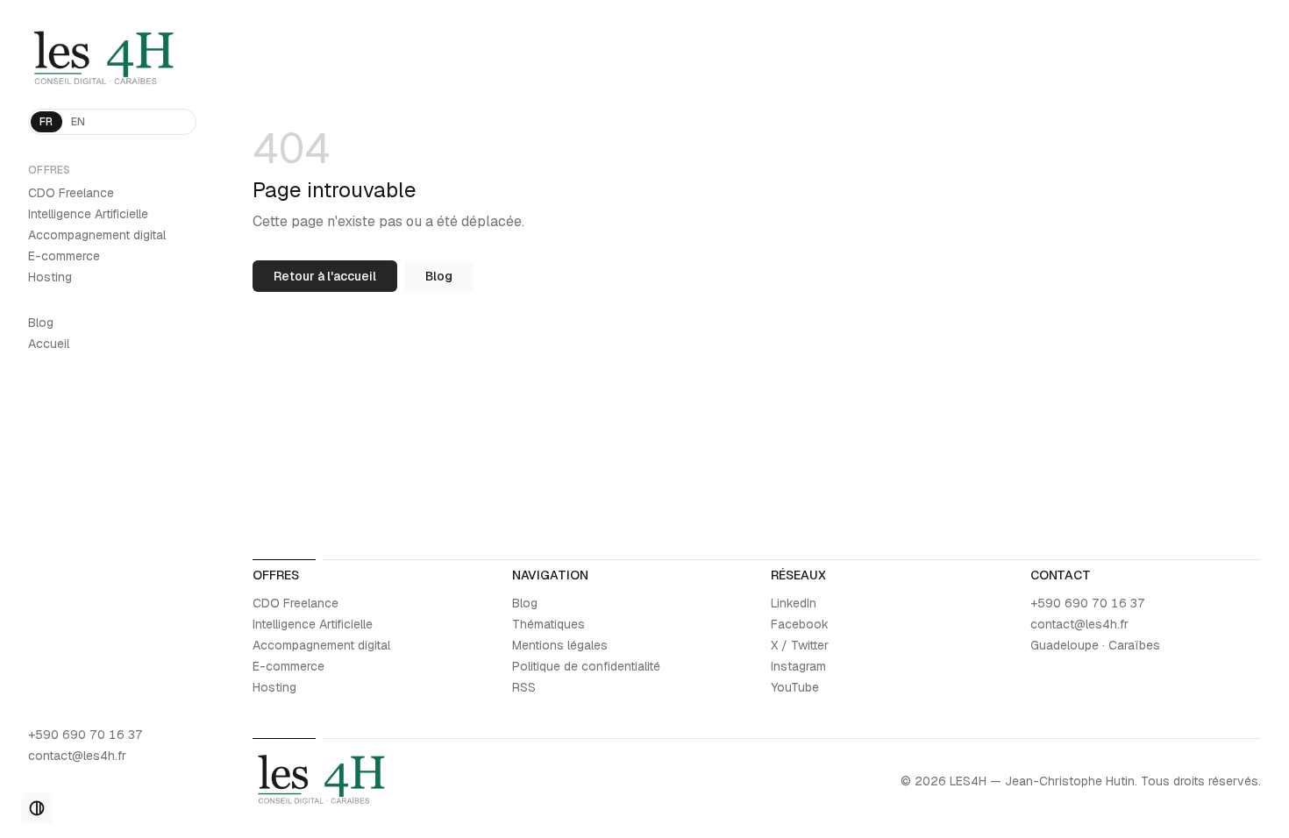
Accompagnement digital (97, 235)
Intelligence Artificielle (88, 214)
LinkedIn (793, 603)
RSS (524, 687)
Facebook (800, 624)
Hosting (50, 277)
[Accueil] (112, 59)
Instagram (798, 666)
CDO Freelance (71, 193)
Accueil (48, 344)
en (78, 122)
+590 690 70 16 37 (85, 734)
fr (46, 122)
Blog (40, 322)
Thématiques (548, 624)
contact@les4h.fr (77, 755)
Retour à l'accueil (325, 276)
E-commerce (64, 256)
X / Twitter (800, 645)
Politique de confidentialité (586, 666)
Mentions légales (560, 645)
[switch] (37, 808)
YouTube (795, 687)
